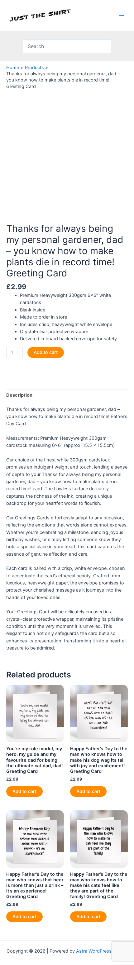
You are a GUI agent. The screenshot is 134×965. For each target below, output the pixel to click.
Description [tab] (19, 395)
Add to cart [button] (24, 791)
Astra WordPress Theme (101, 951)
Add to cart (46, 352)
